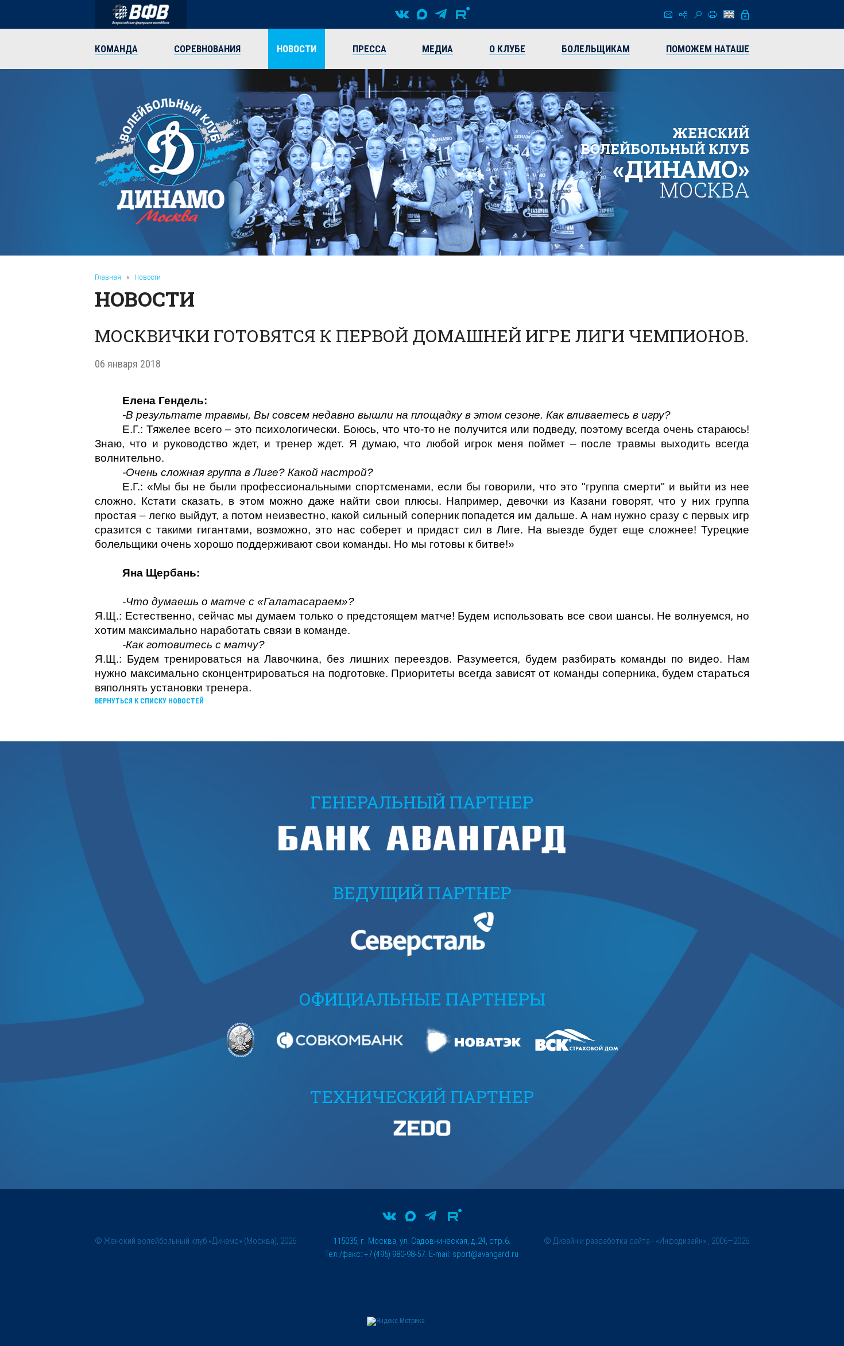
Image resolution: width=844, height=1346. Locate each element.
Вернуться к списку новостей (149, 701)
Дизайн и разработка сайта (601, 1241)
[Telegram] (441, 14)
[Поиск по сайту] (698, 14)
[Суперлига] (141, 14)
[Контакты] (668, 14)
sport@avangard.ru (485, 1254)
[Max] (422, 14)
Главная (108, 277)
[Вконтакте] (402, 14)
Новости (147, 277)
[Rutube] (463, 14)
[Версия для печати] (713, 14)
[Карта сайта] (683, 14)
